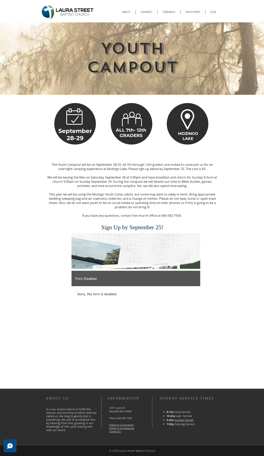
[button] (147, 12)
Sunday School (183, 420)
